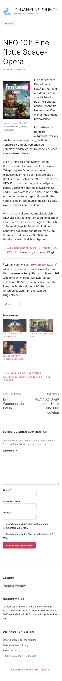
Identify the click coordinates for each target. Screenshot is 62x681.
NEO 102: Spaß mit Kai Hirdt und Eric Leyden (47, 403)
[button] (12, 304)
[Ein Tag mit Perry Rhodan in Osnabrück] (14, 347)
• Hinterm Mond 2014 (15, 650)
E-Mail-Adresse (12, 501)
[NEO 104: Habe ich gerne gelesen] (14, 325)
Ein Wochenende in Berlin (15, 401)
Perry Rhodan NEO (39, 377)
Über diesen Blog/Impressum (19, 639)
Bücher (16, 373)
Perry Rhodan (18, 377)
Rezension (9, 380)
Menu (11, 23)
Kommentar (10, 450)
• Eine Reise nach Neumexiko (19, 655)
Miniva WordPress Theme (37, 670)
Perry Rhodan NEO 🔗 (43, 264)
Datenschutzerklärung (15, 645)
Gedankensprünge (36, 10)
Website (7, 512)
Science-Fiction (31, 373)
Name (7, 490)
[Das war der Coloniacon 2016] (41, 325)
